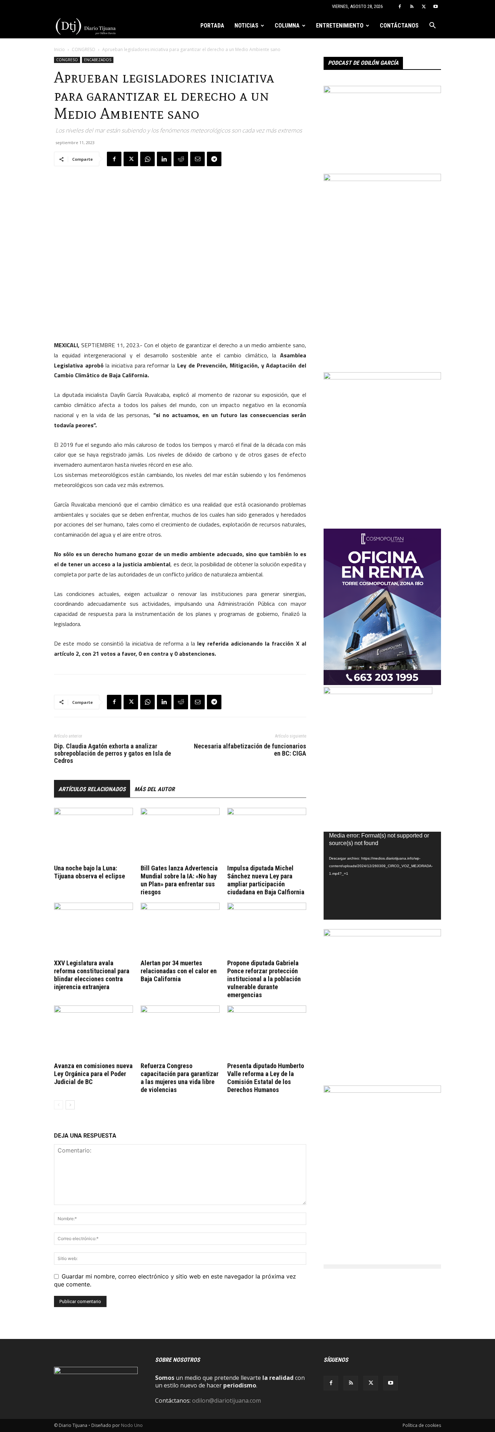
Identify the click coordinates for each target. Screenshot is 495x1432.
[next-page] (70, 1104)
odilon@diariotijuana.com (226, 1400)
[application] (382, 876)
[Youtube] (435, 6)
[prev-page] (58, 1104)
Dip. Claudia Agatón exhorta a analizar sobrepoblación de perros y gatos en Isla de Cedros (112, 753)
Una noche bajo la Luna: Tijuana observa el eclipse (89, 872)
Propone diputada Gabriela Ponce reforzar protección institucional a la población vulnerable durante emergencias (264, 979)
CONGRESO (83, 49)
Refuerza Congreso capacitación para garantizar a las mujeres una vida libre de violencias (180, 1077)
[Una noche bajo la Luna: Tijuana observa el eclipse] (93, 835)
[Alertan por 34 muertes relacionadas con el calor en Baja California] (180, 930)
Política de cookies (422, 1425)
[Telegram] (214, 159)
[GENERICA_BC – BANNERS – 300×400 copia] (378, 692)
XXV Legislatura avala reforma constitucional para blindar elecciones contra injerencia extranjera (91, 975)
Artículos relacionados (92, 789)
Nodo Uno (132, 1425)
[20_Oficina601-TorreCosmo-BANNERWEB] (382, 683)
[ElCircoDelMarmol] (382, 91)
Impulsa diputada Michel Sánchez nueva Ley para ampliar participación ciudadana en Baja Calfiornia (265, 880)
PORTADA (212, 25)
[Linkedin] (164, 159)
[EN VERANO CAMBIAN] (382, 377)
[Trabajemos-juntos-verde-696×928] (382, 934)
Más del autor (154, 789)
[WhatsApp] (147, 159)
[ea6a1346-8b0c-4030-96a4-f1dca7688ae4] (382, 179)
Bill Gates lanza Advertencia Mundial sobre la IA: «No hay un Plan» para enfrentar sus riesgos (179, 880)
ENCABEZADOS (97, 59)
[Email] (197, 159)
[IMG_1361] (382, 1091)
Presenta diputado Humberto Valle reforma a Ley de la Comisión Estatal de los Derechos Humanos (265, 1077)
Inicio (59, 49)
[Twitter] (423, 6)
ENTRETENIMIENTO (339, 25)
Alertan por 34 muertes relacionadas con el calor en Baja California (179, 971)
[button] (432, 26)
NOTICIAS (246, 25)
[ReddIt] (181, 159)
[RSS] (411, 6)
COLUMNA (287, 25)
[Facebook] (399, 6)
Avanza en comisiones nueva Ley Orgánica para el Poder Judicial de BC (93, 1073)
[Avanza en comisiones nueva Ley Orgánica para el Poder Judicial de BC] (93, 1032)
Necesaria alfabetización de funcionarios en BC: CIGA (250, 750)
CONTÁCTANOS (399, 25)
